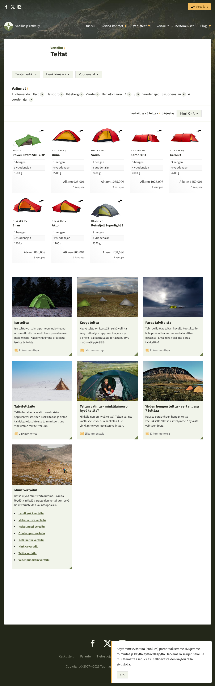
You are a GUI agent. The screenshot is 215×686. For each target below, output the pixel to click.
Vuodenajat (87, 74)
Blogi (203, 26)
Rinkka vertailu (28, 547)
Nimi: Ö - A (187, 113)
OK (122, 675)
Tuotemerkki (24, 74)
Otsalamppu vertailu (31, 533)
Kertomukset (184, 26)
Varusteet (140, 26)
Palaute (85, 656)
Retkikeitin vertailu (31, 540)
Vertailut (163, 26)
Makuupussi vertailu (31, 527)
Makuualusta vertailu (32, 520)
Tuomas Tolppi (110, 666)
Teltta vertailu (27, 553)
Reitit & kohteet (112, 26)
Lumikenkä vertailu (31, 513)
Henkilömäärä (56, 74)
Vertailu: (201, 7)
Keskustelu (66, 656)
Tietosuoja (104, 656)
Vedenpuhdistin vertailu (34, 560)
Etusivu (89, 26)
